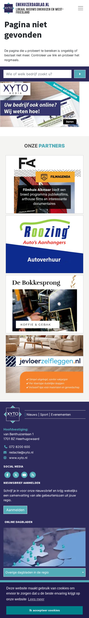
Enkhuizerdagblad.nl (32, 5)
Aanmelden (15, 510)
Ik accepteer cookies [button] (44, 610)
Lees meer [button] (36, 599)
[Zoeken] (80, 74)
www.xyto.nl (18, 458)
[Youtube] (24, 475)
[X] (16, 475)
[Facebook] (7, 475)
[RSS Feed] (33, 475)
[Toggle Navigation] (80, 8)
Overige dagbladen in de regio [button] (27, 572)
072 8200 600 (19, 447)
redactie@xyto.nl (21, 452)
